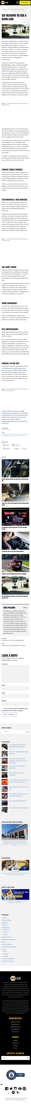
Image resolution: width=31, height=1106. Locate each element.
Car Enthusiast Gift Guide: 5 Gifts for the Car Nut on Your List (15, 597)
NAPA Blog (25, 2)
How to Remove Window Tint (17, 801)
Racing (4, 949)
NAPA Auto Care (6, 937)
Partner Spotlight (7, 944)
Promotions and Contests (9, 947)
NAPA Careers (15, 1024)
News (3, 942)
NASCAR (5, 956)
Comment (5, 664)
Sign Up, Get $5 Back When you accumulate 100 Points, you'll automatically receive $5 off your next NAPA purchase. (15, 873)
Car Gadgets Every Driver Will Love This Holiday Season (14, 528)
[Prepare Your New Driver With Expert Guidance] (15, 563)
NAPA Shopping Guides (8, 939)
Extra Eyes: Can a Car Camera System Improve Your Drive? (15, 504)
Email (4, 693)
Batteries (6, 929)
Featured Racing (6, 920)
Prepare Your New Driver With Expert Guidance (14, 574)
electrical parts (15, 411)
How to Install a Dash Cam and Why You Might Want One (15, 480)
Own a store (15, 1031)
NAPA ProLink (15, 1029)
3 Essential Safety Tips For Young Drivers (13, 551)
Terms (15, 1048)
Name (4, 685)
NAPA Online (6, 413)
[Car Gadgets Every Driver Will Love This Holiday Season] (15, 517)
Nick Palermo (20, 9)
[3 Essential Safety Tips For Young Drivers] (15, 541)
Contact (15, 1040)
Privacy (15, 1045)
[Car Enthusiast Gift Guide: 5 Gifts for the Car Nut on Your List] (15, 585)
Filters (5, 934)
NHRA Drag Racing (8, 959)
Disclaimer (15, 1043)
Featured (5, 11)
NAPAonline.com (15, 1027)
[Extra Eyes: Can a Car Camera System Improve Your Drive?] (15, 492)
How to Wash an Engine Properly (18, 808)
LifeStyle (4, 925)
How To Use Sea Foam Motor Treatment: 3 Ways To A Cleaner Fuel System (18, 761)
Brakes (5, 932)
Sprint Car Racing (8, 961)
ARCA (4, 951)
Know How (5, 922)
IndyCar (5, 954)
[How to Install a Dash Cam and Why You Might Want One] (15, 468)
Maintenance (6, 927)
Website (4, 700)
